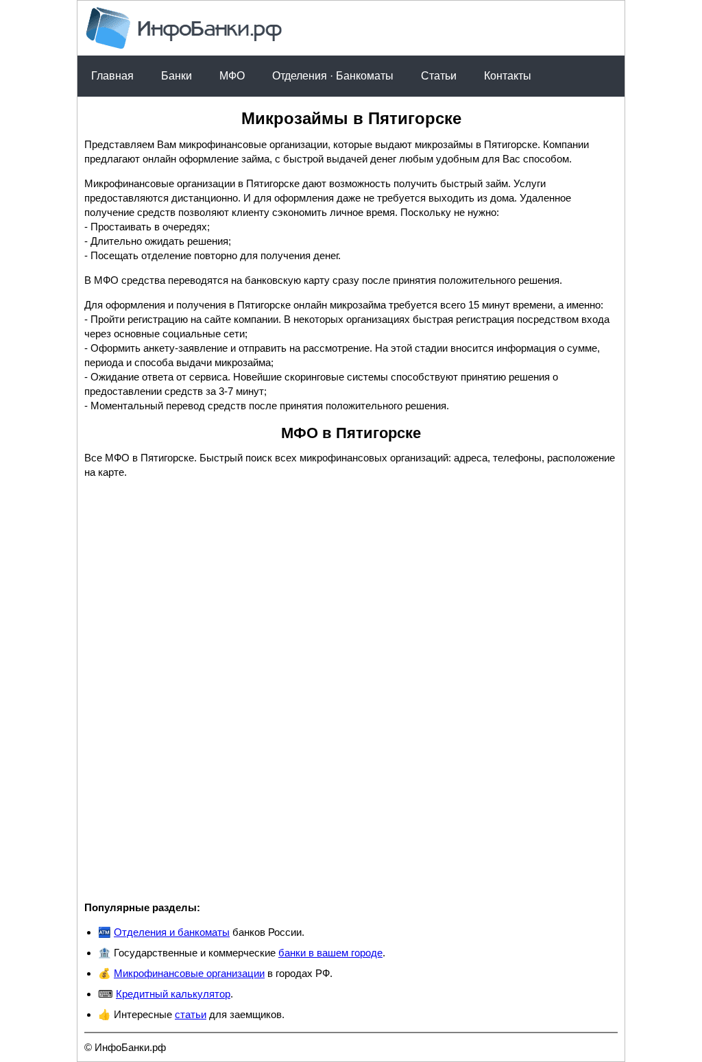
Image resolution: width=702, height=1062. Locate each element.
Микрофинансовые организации (189, 973)
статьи (190, 1014)
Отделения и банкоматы (172, 932)
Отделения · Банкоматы (333, 76)
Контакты (507, 76)
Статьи (439, 76)
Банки (176, 76)
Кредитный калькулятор (173, 994)
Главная (112, 76)
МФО (232, 76)
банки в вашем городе (330, 952)
